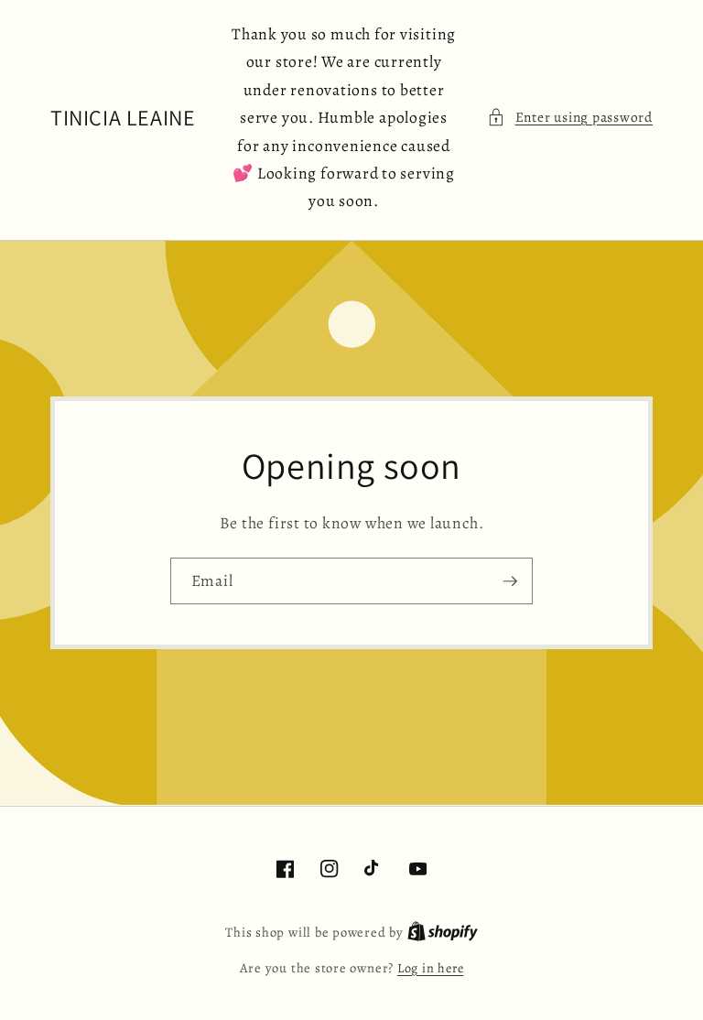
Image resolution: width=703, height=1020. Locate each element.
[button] (570, 117)
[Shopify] (442, 932)
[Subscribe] (510, 581)
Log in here (430, 968)
